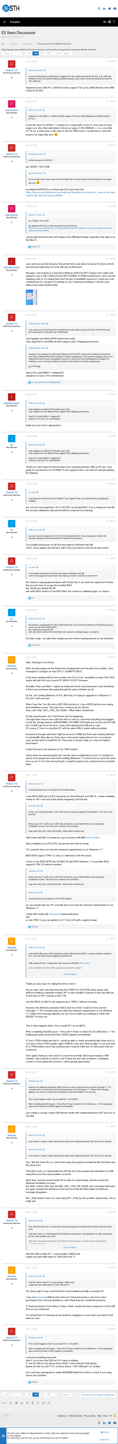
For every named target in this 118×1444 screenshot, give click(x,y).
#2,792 (113, 610)
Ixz (11, 444)
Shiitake (11, 666)
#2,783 (113, 145)
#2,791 (113, 558)
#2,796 (113, 1072)
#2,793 (113, 657)
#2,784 (113, 206)
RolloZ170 (11, 70)
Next (66, 53)
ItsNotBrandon (12, 267)
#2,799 (113, 1267)
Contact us (62, 1416)
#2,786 (113, 315)
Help (99, 1416)
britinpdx (7, 37)
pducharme (11, 110)
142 (48, 53)
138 (23, 53)
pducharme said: (36, 70)
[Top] (110, 1416)
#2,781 (113, 61)
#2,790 (113, 521)
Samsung (41, 1297)
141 (42, 53)
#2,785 (113, 259)
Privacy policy (90, 1416)
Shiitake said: (34, 784)
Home (105, 1416)
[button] (4, 22)
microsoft (54, 914)
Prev (7, 53)
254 (58, 53)
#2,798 (113, 1212)
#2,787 (113, 394)
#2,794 (113, 775)
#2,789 (113, 484)
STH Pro (6, 1416)
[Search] (114, 22)
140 (35, 53)
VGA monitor (93, 837)
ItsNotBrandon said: (37, 324)
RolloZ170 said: (35, 110)
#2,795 (113, 939)
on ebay (99, 128)
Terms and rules (75, 1416)
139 (29, 53)
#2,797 (113, 1126)
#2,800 (113, 1329)
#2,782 (113, 101)
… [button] (18, 53)
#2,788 (113, 436)
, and (46, 382)
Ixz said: (32, 492)
